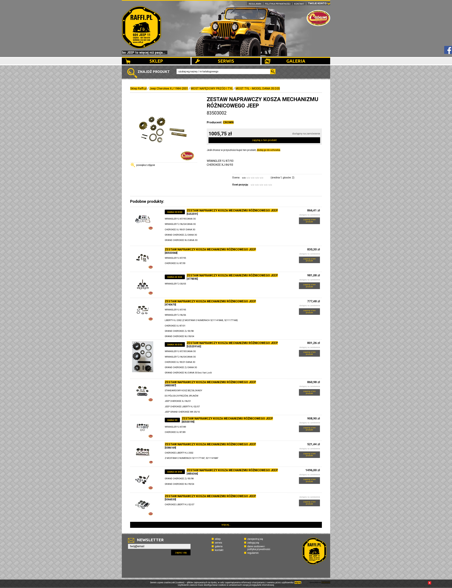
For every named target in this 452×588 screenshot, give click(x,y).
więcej (298, 582)
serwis (218, 542)
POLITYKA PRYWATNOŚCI (277, 3)
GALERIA (295, 61)
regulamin (253, 552)
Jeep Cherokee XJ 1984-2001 (168, 88)
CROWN (228, 122)
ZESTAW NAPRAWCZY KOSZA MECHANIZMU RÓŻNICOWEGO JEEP (232, 210)
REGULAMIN (255, 3)
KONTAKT (299, 3)
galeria (218, 546)
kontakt (219, 550)
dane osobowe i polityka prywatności (258, 548)
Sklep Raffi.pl (138, 88)
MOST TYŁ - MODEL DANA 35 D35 (258, 88)
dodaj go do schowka (268, 150)
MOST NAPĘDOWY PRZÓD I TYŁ (212, 88)
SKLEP (156, 61)
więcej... (226, 524)
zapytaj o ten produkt (264, 140)
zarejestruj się (255, 539)
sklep (218, 539)
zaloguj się (253, 542)
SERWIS (226, 61)
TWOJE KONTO (317, 3)
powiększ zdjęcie (145, 165)
